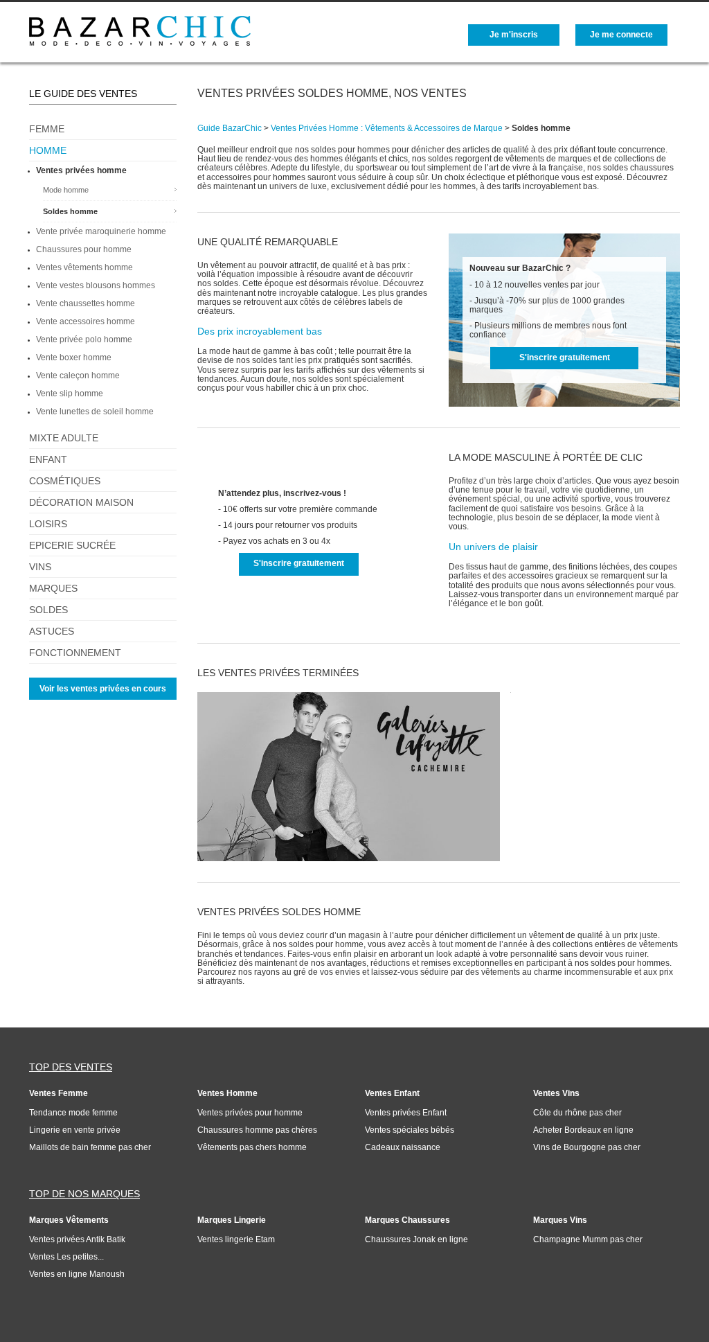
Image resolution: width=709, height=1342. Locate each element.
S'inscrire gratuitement (564, 357)
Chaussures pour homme (84, 249)
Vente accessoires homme (85, 321)
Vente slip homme (69, 393)
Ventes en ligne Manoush (77, 1274)
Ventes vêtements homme (84, 267)
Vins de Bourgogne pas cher (586, 1147)
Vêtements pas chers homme (252, 1147)
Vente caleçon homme (78, 375)
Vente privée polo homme (84, 339)
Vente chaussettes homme (85, 303)
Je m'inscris (514, 34)
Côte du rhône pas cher (577, 1113)
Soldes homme (70, 211)
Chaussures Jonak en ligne (416, 1239)
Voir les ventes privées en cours (102, 689)
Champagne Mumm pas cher (588, 1239)
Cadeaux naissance (402, 1147)
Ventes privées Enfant (406, 1113)
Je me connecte (621, 34)
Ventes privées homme (81, 170)
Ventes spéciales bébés (409, 1130)
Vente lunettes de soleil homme (95, 411)
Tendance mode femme (73, 1113)
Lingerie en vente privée (74, 1130)
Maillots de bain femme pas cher (90, 1147)
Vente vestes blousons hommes (95, 285)
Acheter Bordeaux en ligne (583, 1130)
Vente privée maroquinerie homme (101, 231)
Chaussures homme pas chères (257, 1130)
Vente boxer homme (73, 357)
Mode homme (66, 190)
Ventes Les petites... (66, 1257)
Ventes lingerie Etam (236, 1239)
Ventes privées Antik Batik (77, 1239)
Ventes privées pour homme (250, 1113)
